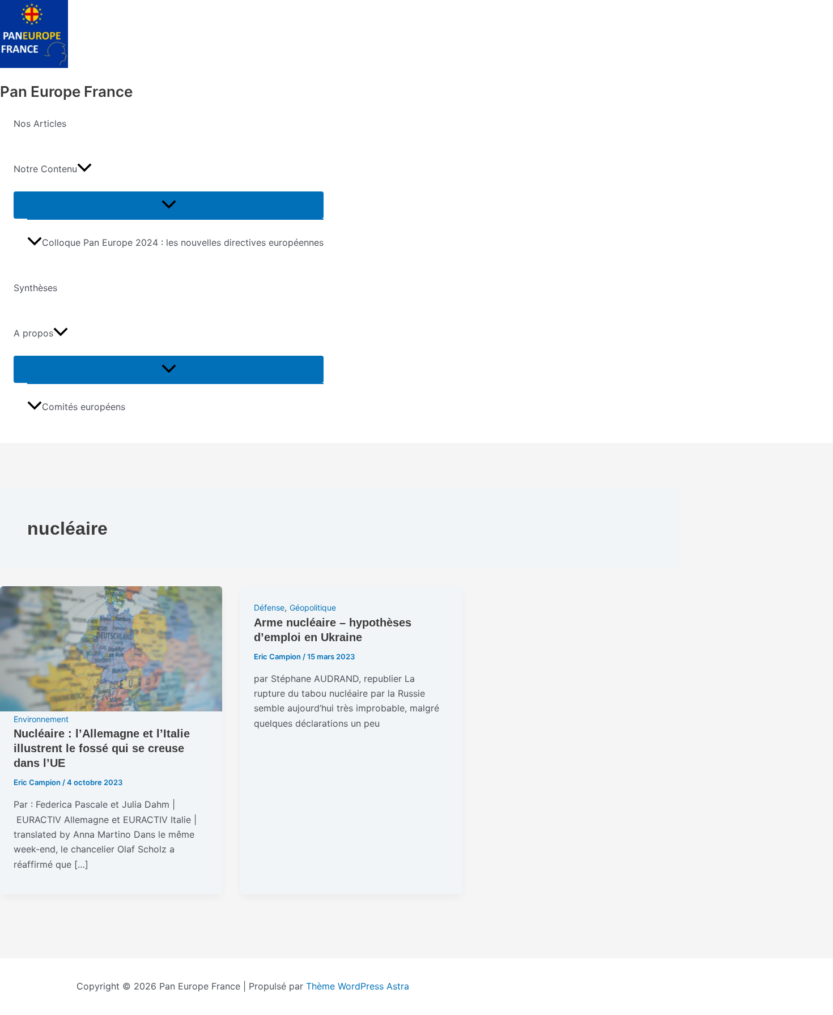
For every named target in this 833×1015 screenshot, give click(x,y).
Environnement (41, 719)
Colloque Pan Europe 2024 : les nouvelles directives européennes (183, 242)
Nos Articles (40, 123)
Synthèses (35, 287)
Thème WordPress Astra (357, 986)
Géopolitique (313, 607)
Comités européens (83, 406)
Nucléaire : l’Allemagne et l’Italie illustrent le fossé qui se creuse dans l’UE (102, 748)
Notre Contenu (45, 168)
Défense (269, 607)
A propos (33, 333)
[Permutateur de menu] (169, 205)
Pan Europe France (66, 91)
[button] (84, 168)
